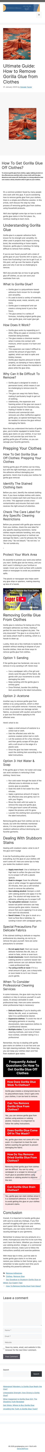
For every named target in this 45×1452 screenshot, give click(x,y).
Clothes (9, 1276)
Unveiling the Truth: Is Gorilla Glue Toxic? (20, 1409)
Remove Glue (19, 1276)
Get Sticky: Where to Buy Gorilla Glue (18, 1405)
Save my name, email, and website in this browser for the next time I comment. (22, 1348)
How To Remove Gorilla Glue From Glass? (23, 1286)
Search (6, 1370)
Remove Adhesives (14, 1273)
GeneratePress (22, 1449)
